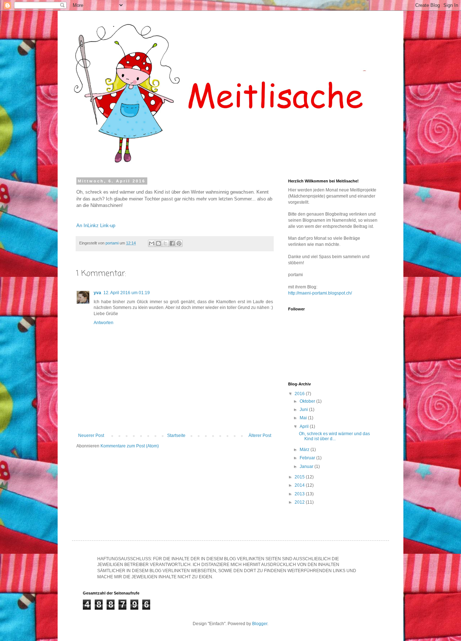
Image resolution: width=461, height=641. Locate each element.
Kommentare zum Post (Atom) (129, 445)
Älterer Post (260, 435)
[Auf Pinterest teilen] (179, 243)
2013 (300, 493)
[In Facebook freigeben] (172, 243)
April (305, 426)
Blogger (259, 623)
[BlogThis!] (158, 243)
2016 (300, 393)
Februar (308, 457)
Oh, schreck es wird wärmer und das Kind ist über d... (334, 436)
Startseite (176, 435)
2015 (300, 476)
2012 (300, 502)
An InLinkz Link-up (95, 225)
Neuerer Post (91, 435)
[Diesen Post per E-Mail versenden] (151, 243)
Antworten (103, 322)
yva (97, 292)
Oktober (308, 401)
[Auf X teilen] (165, 243)
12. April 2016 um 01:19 (126, 292)
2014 (300, 485)
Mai (304, 417)
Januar (307, 466)
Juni (304, 409)
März (305, 449)
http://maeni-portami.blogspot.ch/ (320, 293)
